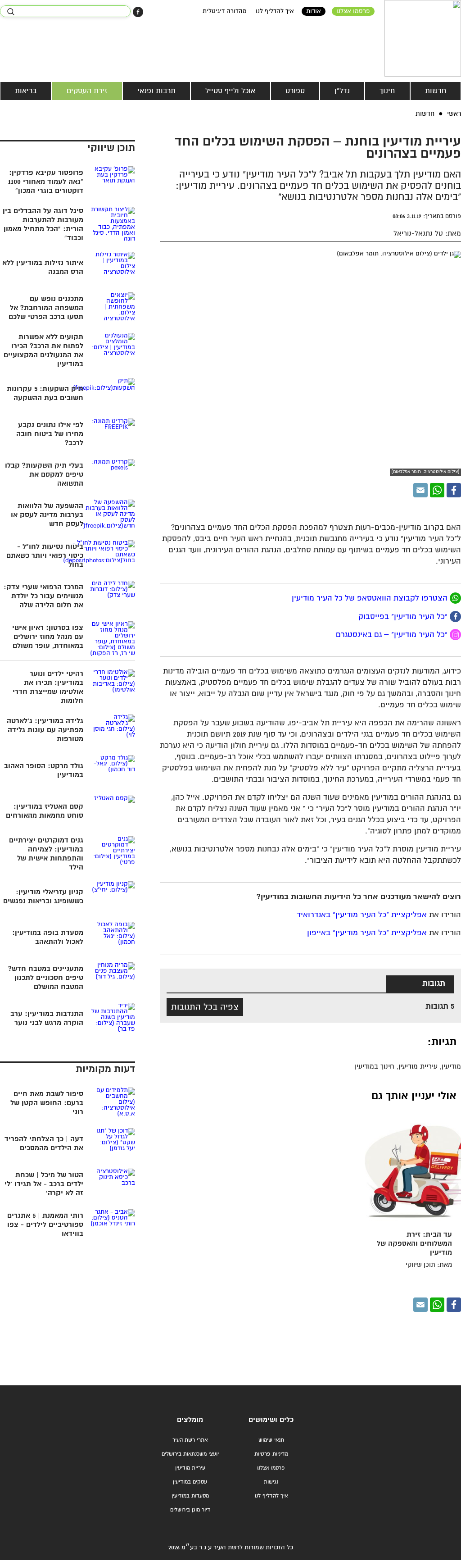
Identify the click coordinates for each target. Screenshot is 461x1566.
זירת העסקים (87, 91)
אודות (313, 11)
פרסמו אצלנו (353, 11)
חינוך (387, 91)
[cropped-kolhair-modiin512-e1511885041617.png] (422, 38)
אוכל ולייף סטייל (230, 91)
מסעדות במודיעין (190, 1495)
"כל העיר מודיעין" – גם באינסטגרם (393, 635)
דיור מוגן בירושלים (190, 1509)
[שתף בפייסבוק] (138, 12)
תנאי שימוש (271, 1440)
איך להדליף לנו (275, 11)
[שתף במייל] (420, 490)
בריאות (25, 91)
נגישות (271, 1482)
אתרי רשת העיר (190, 1440)
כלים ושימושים (271, 1420)
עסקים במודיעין (190, 1482)
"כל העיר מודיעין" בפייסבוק (404, 616)
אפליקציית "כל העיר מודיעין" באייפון (367, 933)
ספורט (295, 91)
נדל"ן (342, 91)
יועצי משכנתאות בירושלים (190, 1454)
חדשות (435, 91)
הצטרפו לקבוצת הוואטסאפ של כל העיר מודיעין (369, 598)
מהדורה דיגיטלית (225, 11)
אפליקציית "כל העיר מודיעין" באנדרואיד (362, 915)
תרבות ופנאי (156, 91)
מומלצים (190, 1420)
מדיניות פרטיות (271, 1454)
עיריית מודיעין (190, 1468)
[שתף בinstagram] (455, 634)
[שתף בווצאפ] (437, 490)
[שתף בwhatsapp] (455, 598)
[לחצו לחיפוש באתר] (10, 12)
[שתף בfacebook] (455, 616)
